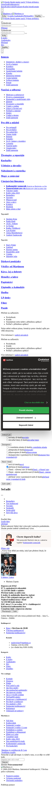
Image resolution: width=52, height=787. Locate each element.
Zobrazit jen (6, 435)
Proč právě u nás (12, 685)
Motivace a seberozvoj (15, 95)
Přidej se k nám (12, 734)
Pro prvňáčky (11, 130)
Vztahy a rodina (12, 106)
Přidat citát (5, 548)
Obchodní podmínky (14, 780)
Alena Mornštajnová (14, 233)
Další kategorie (12, 85)
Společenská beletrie (14, 71)
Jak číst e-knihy (12, 688)
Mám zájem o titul (13, 209)
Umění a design (12, 115)
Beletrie (5, 57)
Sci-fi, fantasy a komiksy (16, 141)
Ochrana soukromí (13, 778)
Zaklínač (9, 247)
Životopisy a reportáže (15, 104)
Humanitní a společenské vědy (18, 99)
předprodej (28, 450)
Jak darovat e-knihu (14, 692)
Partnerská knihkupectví (15, 633)
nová (22, 464)
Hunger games (12, 249)
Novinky (9, 197)
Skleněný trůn (11, 256)
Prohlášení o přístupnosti (16, 732)
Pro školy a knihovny (14, 701)
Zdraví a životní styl (14, 108)
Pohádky (9, 139)
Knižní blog (27, 7)
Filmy (4, 303)
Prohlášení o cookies (14, 730)
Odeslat (5, 762)
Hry (32, 16)
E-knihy (11, 16)
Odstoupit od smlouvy (15, 711)
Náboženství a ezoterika (13, 170)
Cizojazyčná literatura (12, 181)
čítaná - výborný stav (41, 469)
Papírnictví (6, 282)
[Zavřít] (2, 495)
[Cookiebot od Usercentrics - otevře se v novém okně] (38, 360)
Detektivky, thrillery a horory (17, 62)
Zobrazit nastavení (24, 418)
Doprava (9, 681)
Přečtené (27, 16)
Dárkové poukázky (11, 261)
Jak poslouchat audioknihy (16, 690)
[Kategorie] (44, 16)
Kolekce (9, 204)
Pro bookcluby (12, 746)
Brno (8, 628)
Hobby (9, 113)
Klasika (9, 73)
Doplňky (38, 16)
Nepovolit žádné (26, 425)
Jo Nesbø (10, 226)
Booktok (9, 207)
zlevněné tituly (33, 440)
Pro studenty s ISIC (14, 704)
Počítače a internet (13, 111)
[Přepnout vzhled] (2, 10)
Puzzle (4, 308)
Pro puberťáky (12, 132)
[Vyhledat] (26, 26)
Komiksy (9, 66)
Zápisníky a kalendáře (12, 287)
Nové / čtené (6, 462)
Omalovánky (11, 148)
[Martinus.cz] (12, 13)
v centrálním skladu (39, 447)
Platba (8, 683)
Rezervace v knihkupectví (16, 699)
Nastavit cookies (12, 776)
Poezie (8, 82)
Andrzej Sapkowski (14, 235)
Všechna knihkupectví (15, 630)
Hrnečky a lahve (9, 277)
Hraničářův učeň (12, 252)
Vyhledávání (6, 23)
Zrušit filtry (5, 521)
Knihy (4, 16)
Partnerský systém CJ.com (16, 727)
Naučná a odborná (11, 89)
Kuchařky (6, 160)
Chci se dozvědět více (34, 402)
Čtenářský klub (12, 737)
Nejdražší (10, 508)
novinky (25, 437)
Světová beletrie (12, 80)
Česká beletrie (11, 78)
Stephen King (11, 219)
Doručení (4, 4)
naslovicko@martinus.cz (21, 643)
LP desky (6, 297)
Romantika (10, 69)
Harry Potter (11, 245)
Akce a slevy (11, 202)
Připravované (11, 200)
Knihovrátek (10, 7)
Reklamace (10, 708)
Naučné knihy (11, 146)
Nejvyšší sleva (12, 513)
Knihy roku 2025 (13, 193)
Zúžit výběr (6, 484)
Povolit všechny (26, 410)
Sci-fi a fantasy (12, 64)
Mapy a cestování (10, 176)
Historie (9, 102)
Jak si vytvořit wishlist (15, 695)
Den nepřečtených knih (15, 741)
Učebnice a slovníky (11, 165)
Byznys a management (15, 97)
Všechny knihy (12, 191)
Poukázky (19, 7)
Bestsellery (10, 195)
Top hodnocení (12, 503)
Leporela (9, 143)
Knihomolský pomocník (31, 543)
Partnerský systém (13, 725)
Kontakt (35, 7)
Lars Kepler (11, 230)
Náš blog (9, 721)
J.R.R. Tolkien (12, 224)
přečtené (4, 524)
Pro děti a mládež (10, 122)
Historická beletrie (13, 76)
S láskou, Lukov (7, 577)
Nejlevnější (10, 510)
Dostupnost (6, 445)
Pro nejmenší (11, 127)
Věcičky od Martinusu (12, 266)
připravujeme (31, 452)
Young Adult (11, 134)
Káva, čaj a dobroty (11, 271)
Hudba (4, 292)
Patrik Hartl (10, 221)
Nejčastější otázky (13, 697)
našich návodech (21, 335)
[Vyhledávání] (2, 21)
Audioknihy (19, 16)
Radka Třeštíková (13, 228)
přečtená (26, 467)
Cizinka (9, 254)
